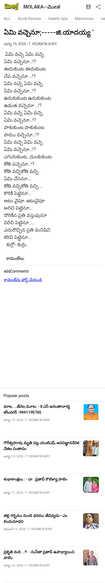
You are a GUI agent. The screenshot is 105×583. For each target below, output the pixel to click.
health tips (58, 18)
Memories (84, 18)
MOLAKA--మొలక (41, 7)
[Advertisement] (52, 335)
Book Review (29, 18)
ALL (7, 18)
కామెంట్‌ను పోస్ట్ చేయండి (23, 279)
